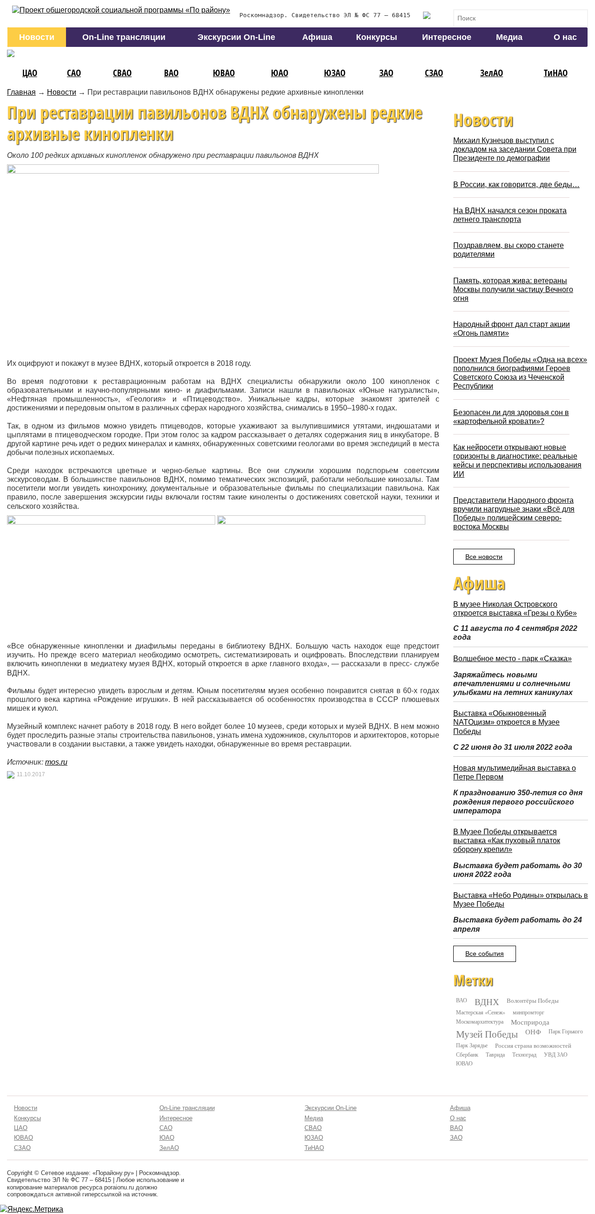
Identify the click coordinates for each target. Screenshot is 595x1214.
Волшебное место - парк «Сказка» (512, 658)
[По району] (121, 10)
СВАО (122, 72)
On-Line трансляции (123, 37)
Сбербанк (467, 1054)
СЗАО (434, 72)
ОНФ (533, 1031)
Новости (36, 37)
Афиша (317, 37)
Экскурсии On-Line (236, 37)
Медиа (509, 37)
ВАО (171, 72)
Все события (484, 953)
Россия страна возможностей (533, 1045)
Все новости (483, 556)
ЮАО (279, 72)
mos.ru (56, 762)
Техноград (524, 1054)
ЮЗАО (334, 72)
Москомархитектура (479, 1021)
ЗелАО (491, 72)
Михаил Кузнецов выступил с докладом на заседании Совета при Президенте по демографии (514, 149)
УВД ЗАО (556, 1054)
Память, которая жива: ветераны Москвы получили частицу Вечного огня (513, 289)
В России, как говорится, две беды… (516, 184)
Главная (21, 92)
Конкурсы (376, 37)
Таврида (495, 1054)
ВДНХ (487, 1001)
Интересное (446, 37)
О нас (565, 37)
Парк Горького (566, 1031)
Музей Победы (487, 1033)
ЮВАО (224, 72)
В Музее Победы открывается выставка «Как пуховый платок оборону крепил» (506, 840)
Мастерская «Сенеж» (480, 1012)
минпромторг (528, 1012)
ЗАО (386, 72)
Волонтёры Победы (533, 1000)
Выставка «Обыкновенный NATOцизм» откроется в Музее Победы (506, 722)
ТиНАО (556, 72)
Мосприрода (530, 1022)
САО (74, 72)
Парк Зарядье (472, 1045)
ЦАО (29, 72)
